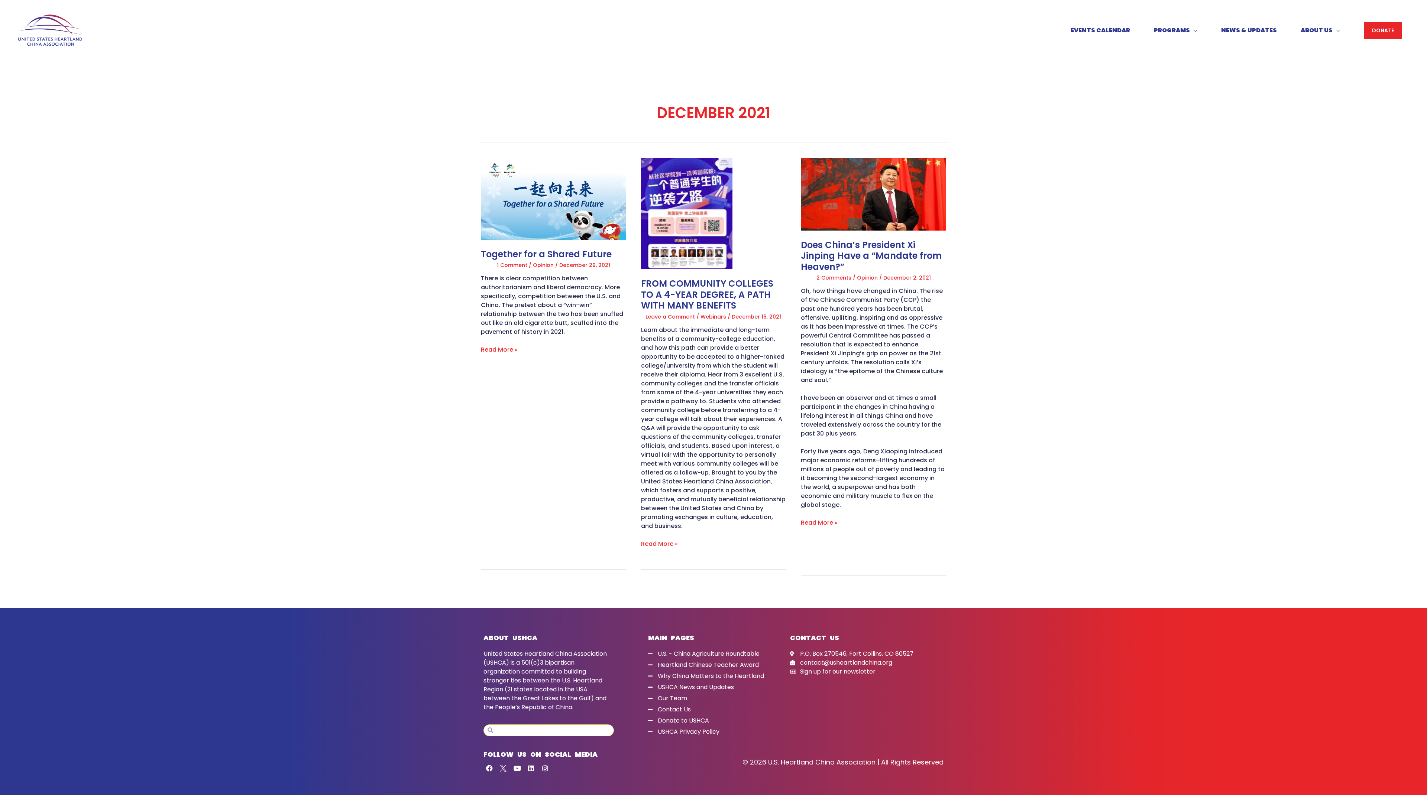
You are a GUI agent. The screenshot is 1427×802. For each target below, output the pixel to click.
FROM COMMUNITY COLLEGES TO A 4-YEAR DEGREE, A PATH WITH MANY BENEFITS (707, 294)
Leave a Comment (670, 316)
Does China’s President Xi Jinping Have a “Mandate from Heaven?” (871, 256)
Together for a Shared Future (546, 254)
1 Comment (512, 265)
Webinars (713, 316)
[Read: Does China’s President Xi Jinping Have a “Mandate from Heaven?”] (873, 193)
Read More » (499, 349)
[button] (1383, 30)
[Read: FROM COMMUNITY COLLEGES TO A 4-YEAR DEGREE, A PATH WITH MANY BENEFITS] (686, 213)
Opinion (543, 265)
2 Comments (833, 277)
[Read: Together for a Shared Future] (553, 198)
